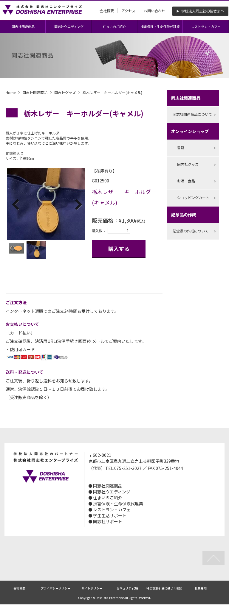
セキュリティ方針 (128, 588)
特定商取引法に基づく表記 (164, 588)
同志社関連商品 (23, 26)
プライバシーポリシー (55, 588)
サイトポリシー (91, 588)
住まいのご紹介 (114, 26)
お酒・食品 (186, 180)
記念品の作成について (190, 230)
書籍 (180, 147)
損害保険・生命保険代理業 (160, 26)
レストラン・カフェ (206, 26)
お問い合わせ (154, 10)
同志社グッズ (65, 92)
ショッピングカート (193, 197)
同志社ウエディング (68, 26)
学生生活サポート (109, 515)
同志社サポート (107, 521)
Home (11, 92)
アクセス (128, 10)
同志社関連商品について (192, 114)
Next (76, 204)
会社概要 (107, 10)
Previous (16, 204)
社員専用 (201, 588)
